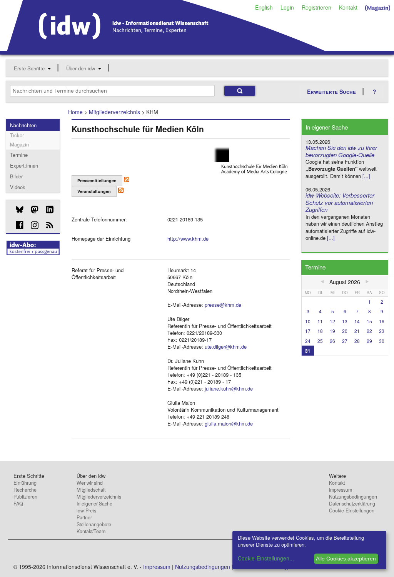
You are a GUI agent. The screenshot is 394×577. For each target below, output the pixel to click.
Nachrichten (23, 125)
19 (332, 331)
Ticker (17, 135)
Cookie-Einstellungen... (266, 558)
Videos (17, 187)
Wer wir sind (90, 482)
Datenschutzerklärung (352, 503)
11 (320, 321)
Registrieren (316, 7)
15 (369, 321)
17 (308, 331)
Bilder (16, 176)
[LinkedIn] (46, 209)
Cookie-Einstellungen (351, 510)
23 (381, 331)
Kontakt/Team (91, 531)
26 (332, 341)
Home (75, 112)
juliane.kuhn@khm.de (229, 388)
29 (369, 341)
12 (332, 321)
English (264, 7)
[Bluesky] (16, 209)
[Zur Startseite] (166, 48)
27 (344, 341)
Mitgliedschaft (91, 489)
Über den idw (80, 68)
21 (357, 331)
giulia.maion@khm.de (229, 423)
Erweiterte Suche (331, 91)
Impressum (340, 489)
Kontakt (348, 7)
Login (287, 7)
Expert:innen (24, 165)
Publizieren (25, 496)
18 (320, 331)
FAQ (18, 503)
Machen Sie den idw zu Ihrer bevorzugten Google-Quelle (341, 151)
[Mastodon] (31, 209)
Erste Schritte (29, 68)
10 (308, 321)
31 (308, 350)
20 (344, 331)
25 (320, 341)
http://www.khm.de (188, 238)
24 (308, 341)
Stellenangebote (94, 524)
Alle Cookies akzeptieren (346, 558)
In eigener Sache (94, 503)
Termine (19, 154)
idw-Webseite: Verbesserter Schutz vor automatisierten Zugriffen (340, 202)
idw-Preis (86, 510)
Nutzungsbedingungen (353, 496)
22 (369, 331)
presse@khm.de (223, 304)
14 (357, 321)
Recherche (25, 489)
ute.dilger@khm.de (226, 346)
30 (381, 341)
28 (357, 341)
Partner (84, 517)
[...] (366, 176)
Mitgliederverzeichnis (114, 112)
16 (381, 321)
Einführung (25, 482)
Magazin (19, 144)
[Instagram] (31, 225)
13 (344, 321)
